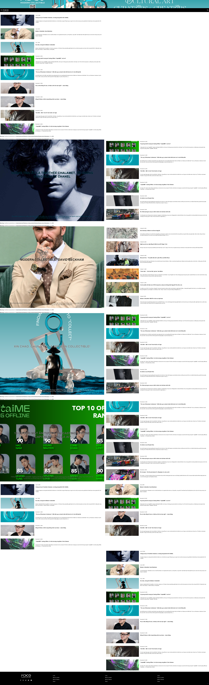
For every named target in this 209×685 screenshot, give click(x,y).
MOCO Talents (56, 679)
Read (54, 681)
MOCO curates (56, 677)
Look (54, 675)
